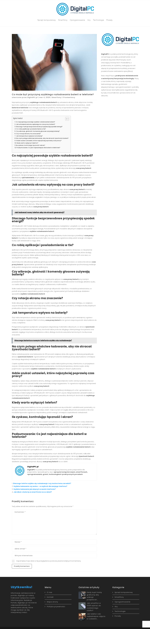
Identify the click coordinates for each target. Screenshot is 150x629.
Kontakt (50, 597)
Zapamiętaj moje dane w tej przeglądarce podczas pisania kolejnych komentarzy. (48, 561)
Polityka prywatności (56, 606)
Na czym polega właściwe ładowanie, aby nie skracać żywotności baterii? (42, 138)
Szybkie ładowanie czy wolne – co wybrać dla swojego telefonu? (40, 486)
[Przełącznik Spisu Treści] (66, 119)
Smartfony (62, 20)
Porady (109, 20)
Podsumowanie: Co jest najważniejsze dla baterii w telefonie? (38, 148)
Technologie (98, 20)
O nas (49, 592)
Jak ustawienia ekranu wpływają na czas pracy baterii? (35, 124)
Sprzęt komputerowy (46, 20)
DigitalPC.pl (32, 97)
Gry (89, 20)
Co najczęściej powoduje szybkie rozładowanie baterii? (35, 122)
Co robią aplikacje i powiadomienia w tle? (31, 129)
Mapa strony (52, 602)
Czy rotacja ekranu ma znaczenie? (28, 134)
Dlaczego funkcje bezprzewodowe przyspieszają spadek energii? (39, 127)
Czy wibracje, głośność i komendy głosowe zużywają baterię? (38, 131)
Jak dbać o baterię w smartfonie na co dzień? (33, 492)
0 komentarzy (69, 97)
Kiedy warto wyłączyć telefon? (27, 143)
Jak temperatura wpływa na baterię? (29, 136)
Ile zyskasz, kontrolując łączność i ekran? (30, 145)
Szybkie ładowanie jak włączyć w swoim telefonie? (35, 489)
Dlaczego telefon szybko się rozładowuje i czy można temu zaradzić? (42, 483)
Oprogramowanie (77, 20)
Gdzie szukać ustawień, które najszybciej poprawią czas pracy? (38, 141)
